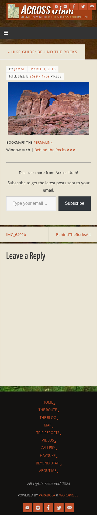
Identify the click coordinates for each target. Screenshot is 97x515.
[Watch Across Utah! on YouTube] (56, 6)
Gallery (48, 447)
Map (47, 425)
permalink (43, 142)
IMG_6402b (16, 234)
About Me (47, 470)
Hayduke (48, 455)
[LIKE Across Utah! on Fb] (74, 6)
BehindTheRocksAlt (73, 234)
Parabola (47, 495)
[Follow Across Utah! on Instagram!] (65, 6)
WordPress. (69, 495)
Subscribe (74, 203)
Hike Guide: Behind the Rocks (42, 51)
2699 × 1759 (40, 76)
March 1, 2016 (43, 69)
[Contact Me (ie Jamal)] (92, 6)
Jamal (19, 69)
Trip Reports (47, 432)
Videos (48, 440)
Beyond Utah (48, 463)
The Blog (48, 417)
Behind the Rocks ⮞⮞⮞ (55, 149)
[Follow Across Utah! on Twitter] (83, 6)
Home (48, 402)
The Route (48, 409)
